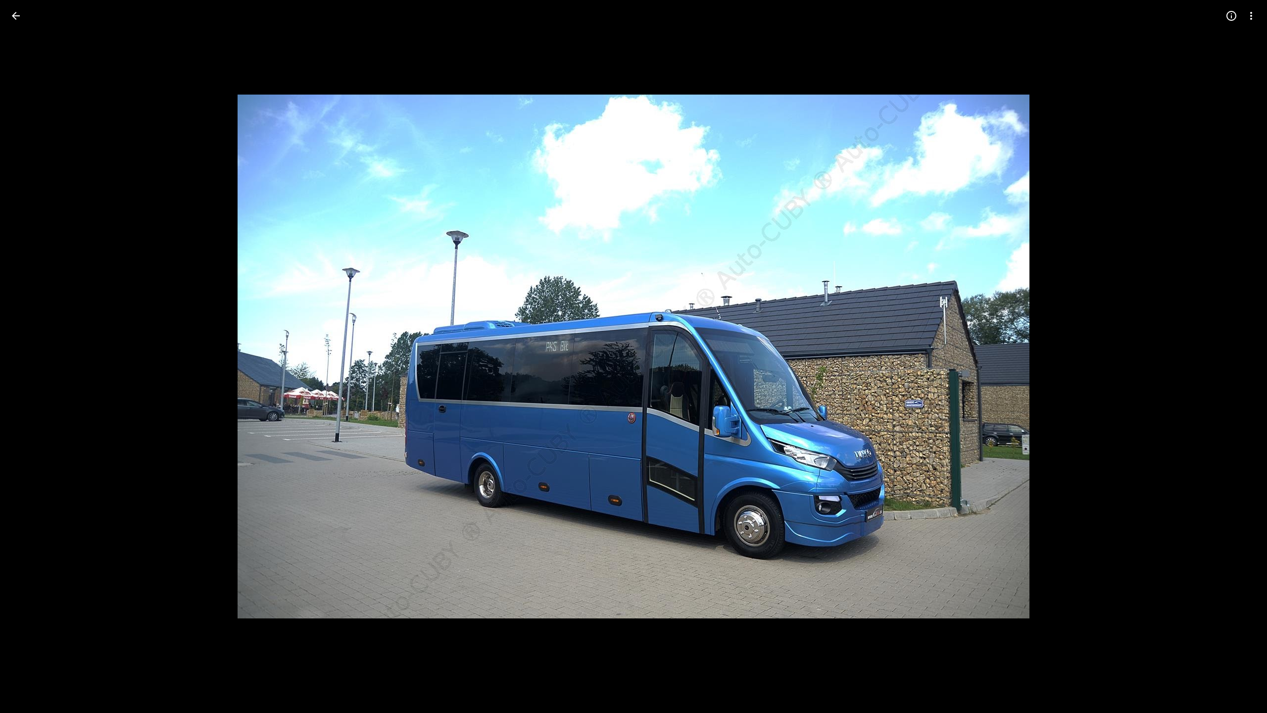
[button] (28, 356)
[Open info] (1231, 16)
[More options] (1251, 16)
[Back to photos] (16, 16)
